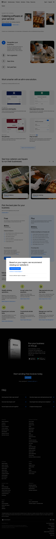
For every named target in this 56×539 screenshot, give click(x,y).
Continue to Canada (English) (15, 271)
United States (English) (15, 268)
